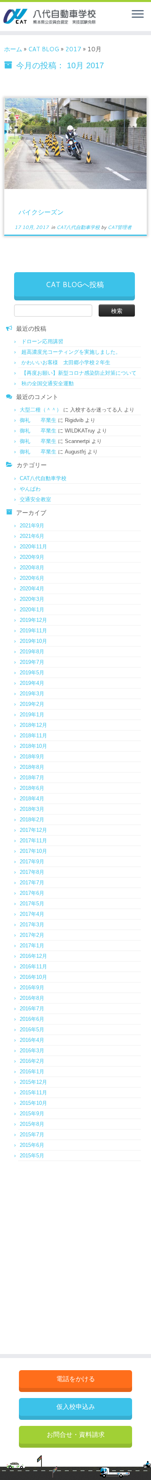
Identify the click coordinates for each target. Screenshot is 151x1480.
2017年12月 (33, 830)
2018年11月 (33, 736)
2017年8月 (32, 872)
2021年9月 (32, 526)
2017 (73, 49)
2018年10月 (33, 746)
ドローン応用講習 (42, 341)
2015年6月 (32, 1145)
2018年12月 (33, 725)
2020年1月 (32, 610)
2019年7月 (32, 662)
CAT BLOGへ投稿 (75, 284)
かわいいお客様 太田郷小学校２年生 (65, 362)
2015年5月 (32, 1156)
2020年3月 (32, 599)
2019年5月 (32, 673)
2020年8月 (32, 568)
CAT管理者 (120, 227)
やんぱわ (30, 489)
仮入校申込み (75, 1406)
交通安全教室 (35, 499)
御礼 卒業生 (38, 420)
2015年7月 (32, 1135)
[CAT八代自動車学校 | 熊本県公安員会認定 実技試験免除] (37, 16)
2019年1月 (32, 715)
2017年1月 (32, 946)
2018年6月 (32, 788)
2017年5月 (32, 904)
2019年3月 (32, 694)
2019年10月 (33, 641)
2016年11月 (33, 967)
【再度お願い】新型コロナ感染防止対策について (79, 373)
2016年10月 (33, 977)
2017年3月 (32, 925)
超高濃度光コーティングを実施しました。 (71, 352)
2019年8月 (32, 652)
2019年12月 (33, 620)
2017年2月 (32, 935)
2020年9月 (32, 557)
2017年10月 (33, 851)
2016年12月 (33, 956)
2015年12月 (33, 1082)
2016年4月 (32, 1040)
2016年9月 (32, 988)
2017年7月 (32, 883)
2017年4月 (32, 914)
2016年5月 (32, 1030)
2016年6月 (32, 1019)
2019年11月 (33, 631)
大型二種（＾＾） (41, 410)
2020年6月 (32, 578)
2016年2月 (32, 1061)
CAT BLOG (43, 49)
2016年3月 (32, 1051)
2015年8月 (32, 1124)
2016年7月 (32, 1009)
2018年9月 (32, 757)
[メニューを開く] (138, 14)
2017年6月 (32, 893)
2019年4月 (32, 683)
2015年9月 (32, 1114)
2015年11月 (33, 1093)
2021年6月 (32, 536)
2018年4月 (32, 799)
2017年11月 (33, 841)
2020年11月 (33, 547)
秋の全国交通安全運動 (47, 383)
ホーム (13, 49)
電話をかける (75, 1378)
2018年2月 (32, 820)
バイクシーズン (41, 212)
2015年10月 (33, 1103)
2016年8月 (32, 998)
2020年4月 (32, 589)
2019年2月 (32, 704)
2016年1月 (32, 1072)
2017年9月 (32, 862)
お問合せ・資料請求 (76, 1434)
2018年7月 (32, 778)
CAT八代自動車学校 (78, 227)
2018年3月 (32, 809)
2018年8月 (32, 767)
